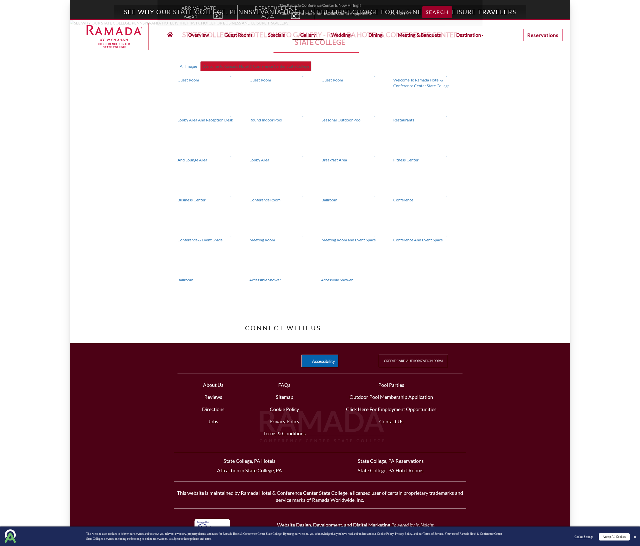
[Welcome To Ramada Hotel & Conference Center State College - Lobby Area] (284, 174)
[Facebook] (336, 327)
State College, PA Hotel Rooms (391, 470)
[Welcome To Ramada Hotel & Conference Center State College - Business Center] (212, 214)
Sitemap (284, 397)
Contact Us (391, 421)
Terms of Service (433, 534)
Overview (198, 35)
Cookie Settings (583, 537)
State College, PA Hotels (250, 461)
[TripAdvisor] (368, 327)
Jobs (213, 421)
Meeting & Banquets (419, 35)
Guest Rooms (238, 35)
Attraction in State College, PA (249, 470)
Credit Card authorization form (413, 361)
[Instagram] (383, 327)
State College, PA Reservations (391, 461)
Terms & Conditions (284, 433)
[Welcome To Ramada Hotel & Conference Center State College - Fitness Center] (427, 174)
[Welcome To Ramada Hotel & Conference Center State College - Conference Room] (284, 214)
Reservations (542, 35)
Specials (276, 35)
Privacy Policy (285, 421)
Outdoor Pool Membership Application (391, 397)
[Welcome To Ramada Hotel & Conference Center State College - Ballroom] (356, 214)
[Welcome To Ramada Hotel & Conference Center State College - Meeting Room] (284, 254)
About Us (213, 385)
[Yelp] (353, 327)
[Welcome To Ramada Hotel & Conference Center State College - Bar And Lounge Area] (212, 174)
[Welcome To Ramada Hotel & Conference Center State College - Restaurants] (427, 134)
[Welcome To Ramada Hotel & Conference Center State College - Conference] (427, 214)
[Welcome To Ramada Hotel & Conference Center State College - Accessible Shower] (283, 294)
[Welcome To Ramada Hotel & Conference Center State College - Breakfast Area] (356, 174)
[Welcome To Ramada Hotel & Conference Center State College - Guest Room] (212, 94)
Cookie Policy (284, 409)
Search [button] (437, 12)
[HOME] (170, 35)
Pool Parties (391, 385)
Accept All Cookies (614, 537)
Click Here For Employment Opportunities (391, 409)
